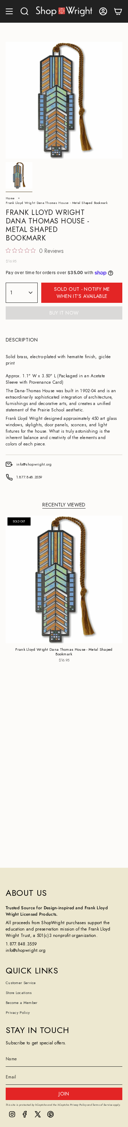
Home (10, 198)
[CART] (118, 11)
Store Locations (19, 992)
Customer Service (21, 983)
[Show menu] (9, 11)
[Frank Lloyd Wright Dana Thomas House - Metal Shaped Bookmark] (64, 580)
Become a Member (22, 1002)
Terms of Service (102, 1105)
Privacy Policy (18, 1012)
